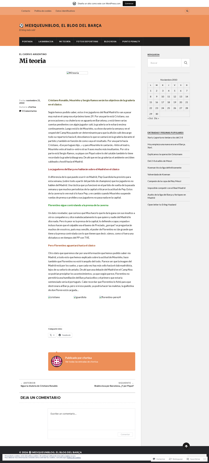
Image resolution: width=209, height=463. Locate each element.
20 (180, 102)
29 (150, 113)
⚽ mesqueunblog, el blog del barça (60, 25)
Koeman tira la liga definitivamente (164, 167)
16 (156, 102)
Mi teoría (65, 41)
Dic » (156, 118)
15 (150, 102)
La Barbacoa (46, 41)
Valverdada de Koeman (159, 174)
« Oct (150, 118)
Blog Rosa (110, 41)
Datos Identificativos (65, 11)
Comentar (125, 434)
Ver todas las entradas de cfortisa (81, 361)
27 (180, 108)
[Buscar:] (169, 62)
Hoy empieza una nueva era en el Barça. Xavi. (166, 146)
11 (168, 96)
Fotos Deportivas (87, 41)
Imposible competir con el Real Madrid (166, 188)
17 (162, 102)
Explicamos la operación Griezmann (165, 154)
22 (150, 108)
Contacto (25, 11)
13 (180, 96)
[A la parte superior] (186, 446)
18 (168, 102)
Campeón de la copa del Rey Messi (164, 181)
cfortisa (32, 107)
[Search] (187, 11)
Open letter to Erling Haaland (162, 204)
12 (174, 96)
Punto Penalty (131, 41)
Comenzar (129, 3)
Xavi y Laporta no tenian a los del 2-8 (165, 137)
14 (186, 96)
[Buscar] (185, 62)
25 (168, 108)
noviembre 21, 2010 (29, 101)
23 (156, 108)
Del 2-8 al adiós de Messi (160, 160)
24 (162, 108)
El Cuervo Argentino (33, 54)
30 (156, 113)
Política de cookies (42, 11)
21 (186, 102)
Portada (27, 41)
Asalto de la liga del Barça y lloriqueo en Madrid (167, 196)
